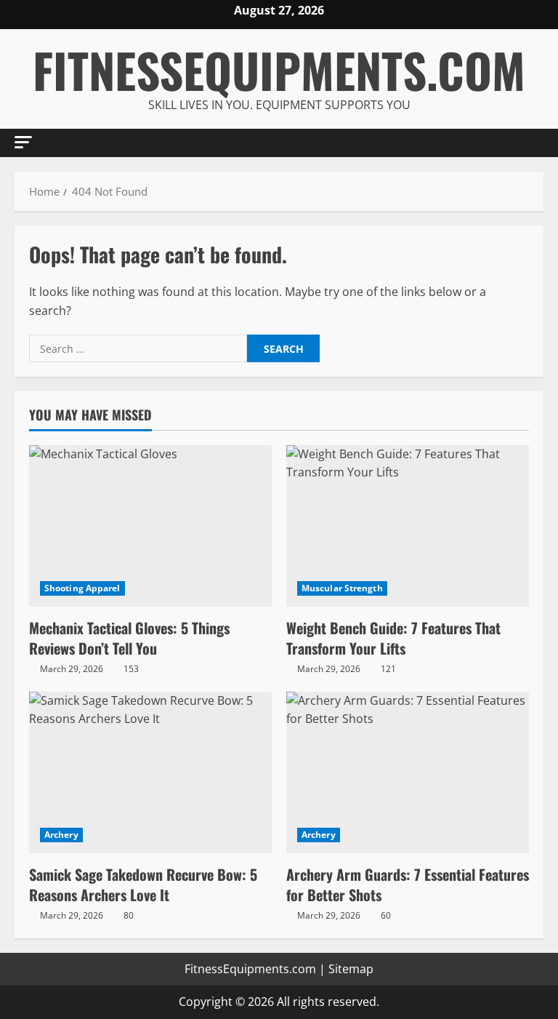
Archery (61, 834)
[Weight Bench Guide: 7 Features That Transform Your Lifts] (407, 526)
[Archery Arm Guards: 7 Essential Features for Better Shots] (407, 773)
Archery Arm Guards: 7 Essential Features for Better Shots (407, 884)
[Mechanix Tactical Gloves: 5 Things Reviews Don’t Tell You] (150, 526)
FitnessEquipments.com (279, 69)
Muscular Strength (342, 588)
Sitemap (350, 969)
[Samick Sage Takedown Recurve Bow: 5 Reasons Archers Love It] (150, 773)
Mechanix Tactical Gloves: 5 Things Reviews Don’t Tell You (129, 638)
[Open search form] (539, 143)
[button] (23, 142)
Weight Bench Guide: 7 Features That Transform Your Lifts (393, 638)
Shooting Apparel (82, 588)
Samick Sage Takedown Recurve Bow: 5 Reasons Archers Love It (143, 884)
